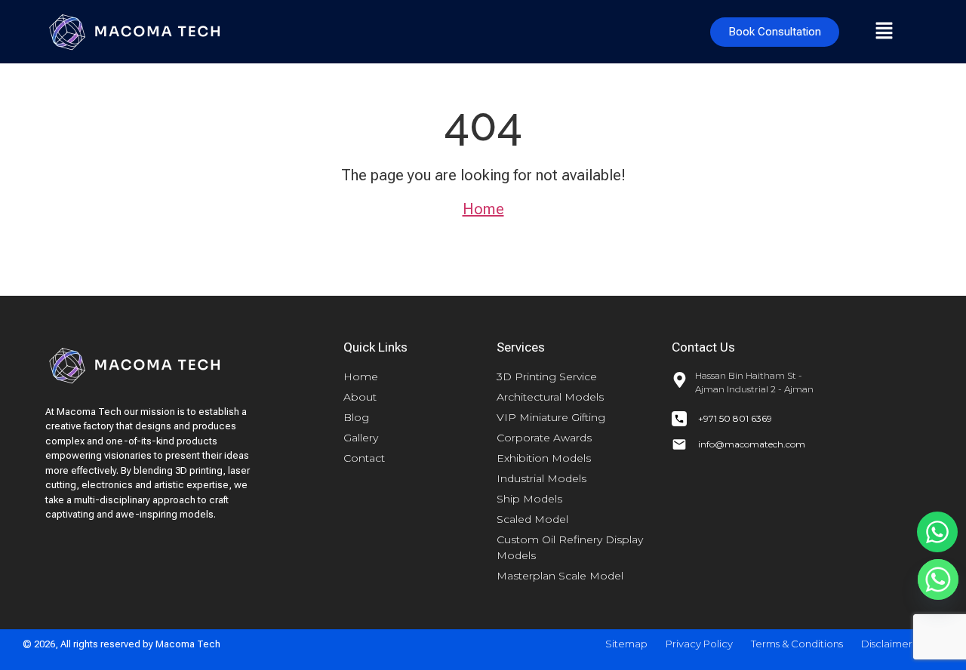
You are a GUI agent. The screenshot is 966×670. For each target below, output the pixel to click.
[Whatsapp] (937, 532)
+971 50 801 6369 (735, 418)
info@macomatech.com (751, 444)
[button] (883, 31)
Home (483, 209)
